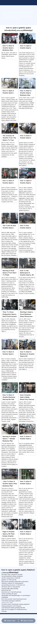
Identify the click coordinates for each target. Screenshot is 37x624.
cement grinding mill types (9, 594)
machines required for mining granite (12, 583)
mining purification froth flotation (11, 606)
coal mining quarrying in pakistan (11, 601)
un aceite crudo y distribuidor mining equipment (16, 604)
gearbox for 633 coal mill (9, 580)
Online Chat (11, 621)
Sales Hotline (28, 621)
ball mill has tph (6, 590)
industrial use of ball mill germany (11, 592)
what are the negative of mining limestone (14, 609)
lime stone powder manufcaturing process (14, 599)
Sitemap (4, 611)
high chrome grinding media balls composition (15, 581)
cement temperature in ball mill (11, 578)
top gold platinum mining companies (12, 576)
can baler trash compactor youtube (12, 574)
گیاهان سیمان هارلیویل (7, 602)
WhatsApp (27, 30)
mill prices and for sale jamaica (11, 587)
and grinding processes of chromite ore (13, 585)
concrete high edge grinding (10, 588)
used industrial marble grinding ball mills (13, 607)
